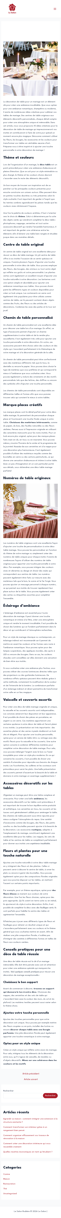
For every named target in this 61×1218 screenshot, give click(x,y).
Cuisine (6, 1174)
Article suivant (31, 1079)
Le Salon (30, 9)
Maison (6, 1179)
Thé (5, 1189)
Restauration (9, 1184)
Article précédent (31, 1074)
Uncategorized (10, 1194)
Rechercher (8, 1091)
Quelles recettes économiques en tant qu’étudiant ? (27, 1152)
